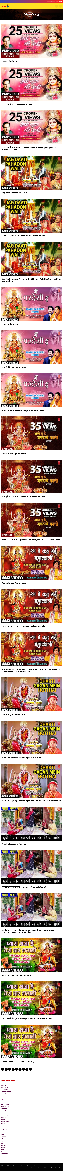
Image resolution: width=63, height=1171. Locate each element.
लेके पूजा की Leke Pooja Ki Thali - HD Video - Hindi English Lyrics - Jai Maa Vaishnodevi (29, 148)
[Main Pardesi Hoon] (31, 304)
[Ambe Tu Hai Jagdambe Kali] (31, 433)
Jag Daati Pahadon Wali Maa (14, 193)
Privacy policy (37, 1167)
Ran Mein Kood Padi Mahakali (14, 583)
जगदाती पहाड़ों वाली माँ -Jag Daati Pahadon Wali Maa (23, 236)
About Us (31, 1167)
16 (23, 1069)
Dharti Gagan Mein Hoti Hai (13, 714)
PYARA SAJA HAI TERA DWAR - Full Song (18, 1061)
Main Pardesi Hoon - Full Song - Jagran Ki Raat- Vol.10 (24, 410)
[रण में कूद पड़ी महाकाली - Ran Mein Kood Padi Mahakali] (31, 606)
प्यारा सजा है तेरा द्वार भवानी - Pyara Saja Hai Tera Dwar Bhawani (27, 1018)
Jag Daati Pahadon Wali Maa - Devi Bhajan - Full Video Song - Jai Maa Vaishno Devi (31, 280)
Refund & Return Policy (56, 1167)
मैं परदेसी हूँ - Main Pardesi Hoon (15, 367)
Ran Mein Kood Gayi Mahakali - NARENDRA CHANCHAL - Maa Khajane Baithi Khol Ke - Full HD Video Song (31, 670)
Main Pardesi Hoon (10, 324)
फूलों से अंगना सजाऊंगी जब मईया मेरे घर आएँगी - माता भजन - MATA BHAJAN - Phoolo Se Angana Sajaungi (28, 931)
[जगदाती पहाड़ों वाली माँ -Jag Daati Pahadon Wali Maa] (31, 216)
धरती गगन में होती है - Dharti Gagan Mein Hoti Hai (21, 757)
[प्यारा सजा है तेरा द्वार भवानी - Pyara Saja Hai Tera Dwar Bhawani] (31, 998)
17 (26, 1069)
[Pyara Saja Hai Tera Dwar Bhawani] (31, 955)
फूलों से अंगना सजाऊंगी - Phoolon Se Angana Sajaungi (24, 887)
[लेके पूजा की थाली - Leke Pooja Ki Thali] (31, 84)
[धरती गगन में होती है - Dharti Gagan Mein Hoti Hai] (31, 737)
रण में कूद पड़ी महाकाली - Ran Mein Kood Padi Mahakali (24, 626)
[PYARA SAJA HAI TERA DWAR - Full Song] (31, 1041)
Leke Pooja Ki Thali (9, 61)
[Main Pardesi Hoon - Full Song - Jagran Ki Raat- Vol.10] (31, 390)
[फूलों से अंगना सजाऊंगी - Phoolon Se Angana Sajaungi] (31, 867)
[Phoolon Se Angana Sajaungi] (31, 824)
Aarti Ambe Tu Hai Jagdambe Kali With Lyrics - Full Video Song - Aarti (31, 540)
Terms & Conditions (45, 1167)
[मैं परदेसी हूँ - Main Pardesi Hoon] (31, 347)
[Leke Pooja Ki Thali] (31, 41)
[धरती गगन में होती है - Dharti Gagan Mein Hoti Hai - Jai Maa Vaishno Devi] (31, 781)
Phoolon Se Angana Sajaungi (14, 844)
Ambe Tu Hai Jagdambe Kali (14, 453)
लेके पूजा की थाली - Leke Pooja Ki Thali (17, 104)
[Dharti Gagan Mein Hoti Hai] (31, 694)
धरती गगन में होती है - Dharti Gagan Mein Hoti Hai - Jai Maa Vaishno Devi (31, 801)
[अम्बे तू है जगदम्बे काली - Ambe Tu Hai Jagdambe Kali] (31, 476)
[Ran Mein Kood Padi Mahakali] (31, 563)
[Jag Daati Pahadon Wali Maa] (31, 172)
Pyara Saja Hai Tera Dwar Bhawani (16, 975)
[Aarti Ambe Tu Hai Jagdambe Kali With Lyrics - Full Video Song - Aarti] (31, 520)
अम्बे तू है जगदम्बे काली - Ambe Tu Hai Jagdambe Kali (23, 497)
